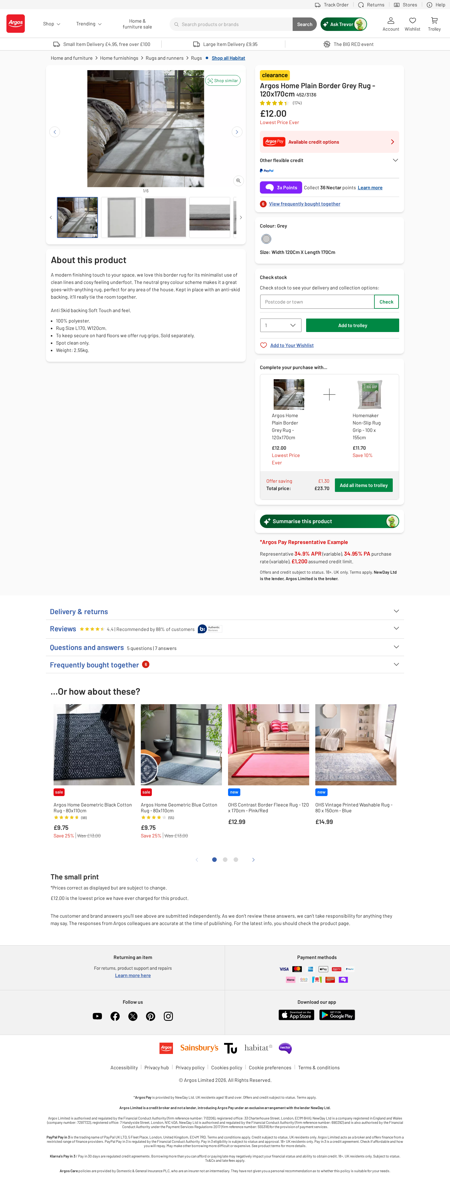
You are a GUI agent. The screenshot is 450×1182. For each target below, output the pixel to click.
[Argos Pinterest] (150, 1016)
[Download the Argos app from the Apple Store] (296, 1019)
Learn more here (133, 975)
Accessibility (124, 1067)
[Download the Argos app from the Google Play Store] (337, 1019)
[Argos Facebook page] (115, 1016)
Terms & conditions (319, 1067)
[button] (223, 80)
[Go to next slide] (237, 132)
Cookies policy (226, 1067)
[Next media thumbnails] (240, 217)
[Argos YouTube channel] (97, 1016)
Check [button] (386, 301)
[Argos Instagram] (168, 1016)
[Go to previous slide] (54, 132)
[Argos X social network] (133, 1016)
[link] (329, 202)
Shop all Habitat (228, 58)
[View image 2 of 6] (121, 217)
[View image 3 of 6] (165, 217)
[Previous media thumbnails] (50, 217)
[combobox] (231, 24)
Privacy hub (156, 1067)
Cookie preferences (270, 1067)
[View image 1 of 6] (77, 217)
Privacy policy (190, 1067)
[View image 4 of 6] (209, 217)
